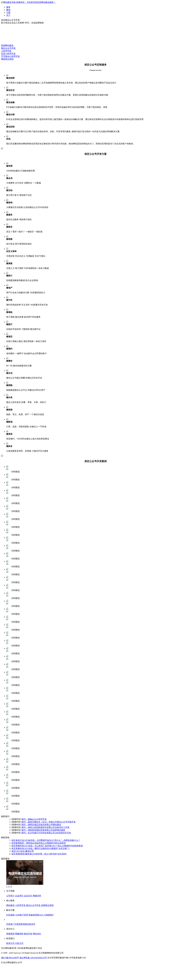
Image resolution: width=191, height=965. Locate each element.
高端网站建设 (7, 45)
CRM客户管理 (21, 915)
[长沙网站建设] (28, 2)
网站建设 (10, 905)
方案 (8, 12)
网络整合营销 (7, 59)
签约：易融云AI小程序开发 (34, 819)
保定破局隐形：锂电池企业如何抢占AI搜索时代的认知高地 (38, 843)
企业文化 (28, 896)
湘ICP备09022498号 (10, 958)
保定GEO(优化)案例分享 (22, 851)
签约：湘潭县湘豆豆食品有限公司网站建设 (41, 824)
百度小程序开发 (8, 53)
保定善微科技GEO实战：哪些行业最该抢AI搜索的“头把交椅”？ (40, 848)
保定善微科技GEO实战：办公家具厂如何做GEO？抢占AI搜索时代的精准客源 (47, 846)
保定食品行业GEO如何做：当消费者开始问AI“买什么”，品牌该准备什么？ (45, 840)
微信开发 (28, 934)
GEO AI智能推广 (46, 915)
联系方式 (10, 943)
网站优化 (37, 934)
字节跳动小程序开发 (10, 56)
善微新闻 (10, 934)
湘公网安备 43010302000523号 (33, 958)
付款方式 (19, 943)
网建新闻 (19, 934)
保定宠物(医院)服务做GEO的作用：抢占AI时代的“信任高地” (39, 854)
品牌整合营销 (47, 905)
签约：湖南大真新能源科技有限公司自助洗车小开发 (45, 827)
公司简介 (10, 896)
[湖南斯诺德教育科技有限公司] (24, 884)
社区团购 (10, 915)
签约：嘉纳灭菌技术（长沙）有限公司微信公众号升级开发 (48, 822)
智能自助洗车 (29, 924)
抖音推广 (10, 924)
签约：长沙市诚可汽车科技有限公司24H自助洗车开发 (46, 833)
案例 (8, 10)
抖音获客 (19, 924)
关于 (8, 15)
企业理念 (19, 896)
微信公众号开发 (8, 48)
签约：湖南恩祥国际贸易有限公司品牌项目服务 (43, 830)
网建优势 (37, 896)
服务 (8, 7)
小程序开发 (6, 51)
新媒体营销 (34, 915)
